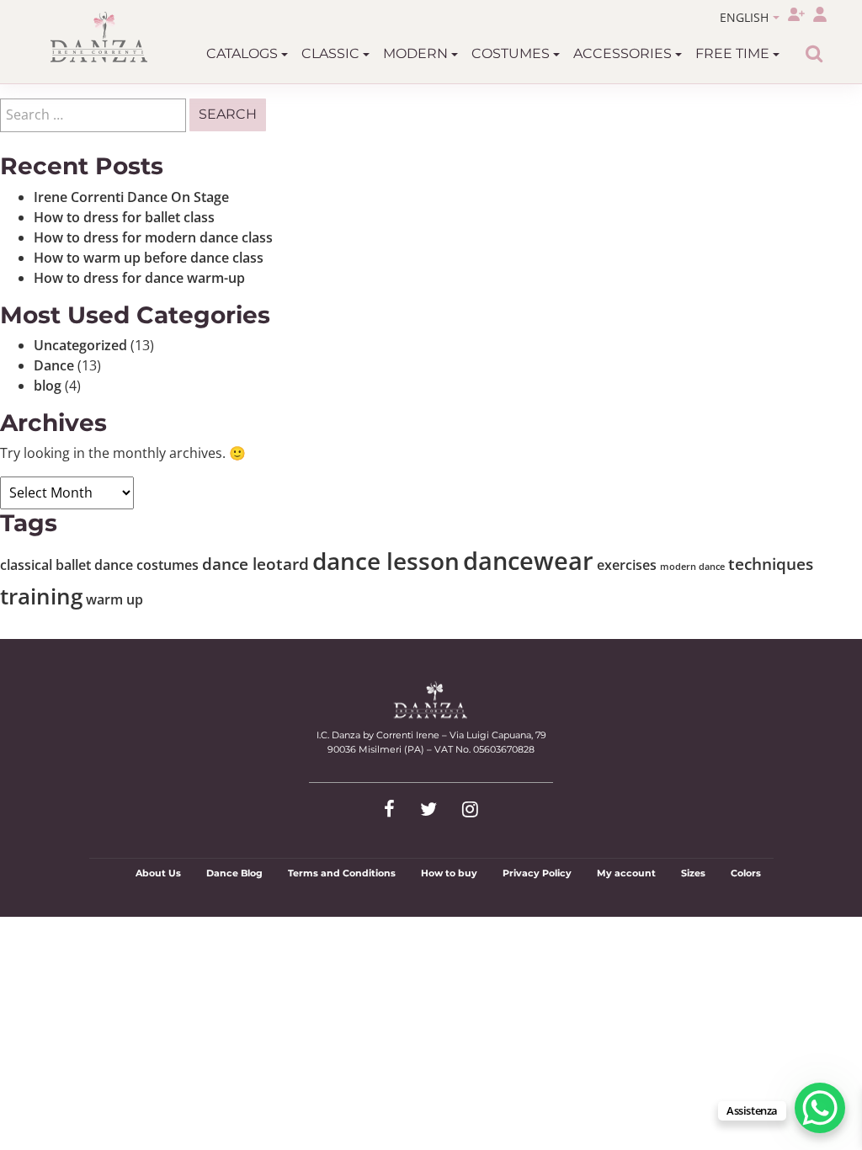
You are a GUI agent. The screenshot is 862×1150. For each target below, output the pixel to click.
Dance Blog (234, 873)
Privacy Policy (537, 873)
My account (626, 873)
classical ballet (45, 565)
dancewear (528, 561)
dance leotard (255, 563)
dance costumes (146, 565)
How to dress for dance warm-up (139, 278)
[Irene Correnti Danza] (99, 37)
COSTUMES (512, 53)
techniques (770, 563)
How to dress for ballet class (124, 217)
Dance (54, 365)
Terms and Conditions (342, 873)
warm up (114, 599)
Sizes (693, 873)
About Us (158, 873)
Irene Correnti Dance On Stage (131, 197)
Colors (746, 873)
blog (47, 385)
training (41, 596)
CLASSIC (332, 53)
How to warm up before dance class (148, 257)
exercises (627, 565)
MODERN (417, 53)
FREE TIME (734, 53)
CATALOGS (243, 53)
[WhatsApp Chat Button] (820, 1108)
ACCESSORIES (624, 53)
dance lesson (386, 561)
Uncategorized (80, 345)
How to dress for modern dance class (153, 237)
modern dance (692, 566)
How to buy (449, 873)
